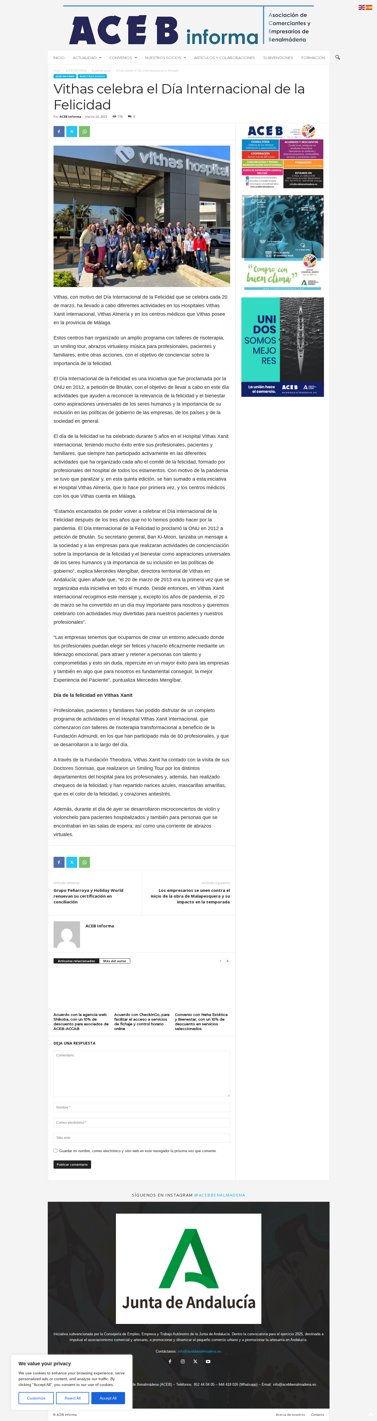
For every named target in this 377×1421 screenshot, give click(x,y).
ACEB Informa (70, 116)
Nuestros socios (101, 71)
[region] (71, 1382)
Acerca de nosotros (290, 1414)
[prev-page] (221, 961)
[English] (362, 7)
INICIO (59, 57)
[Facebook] (59, 131)
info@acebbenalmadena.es (199, 1351)
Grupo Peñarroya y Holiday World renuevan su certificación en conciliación (88, 895)
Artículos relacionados (76, 961)
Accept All (108, 1398)
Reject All (73, 1398)
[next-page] (227, 961)
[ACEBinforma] (189, 25)
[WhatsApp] (84, 131)
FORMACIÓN (313, 57)
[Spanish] (369, 7)
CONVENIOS (120, 57)
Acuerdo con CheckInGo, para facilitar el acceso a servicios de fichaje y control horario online (141, 1021)
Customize (36, 1398)
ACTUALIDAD (85, 57)
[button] (337, 58)
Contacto (317, 1414)
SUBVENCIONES (278, 57)
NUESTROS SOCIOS (163, 57)
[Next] (312, 244)
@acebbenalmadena (219, 1195)
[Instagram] (182, 1362)
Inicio (57, 71)
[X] (71, 131)
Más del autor (114, 961)
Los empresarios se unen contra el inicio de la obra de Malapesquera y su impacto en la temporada (190, 895)
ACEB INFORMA (76, 71)
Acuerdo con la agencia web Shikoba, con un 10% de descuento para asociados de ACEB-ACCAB (81, 1021)
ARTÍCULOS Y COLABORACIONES (224, 57)
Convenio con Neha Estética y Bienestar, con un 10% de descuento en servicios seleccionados (201, 1021)
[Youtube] (207, 1362)
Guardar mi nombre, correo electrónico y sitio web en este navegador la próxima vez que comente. (138, 1151)
